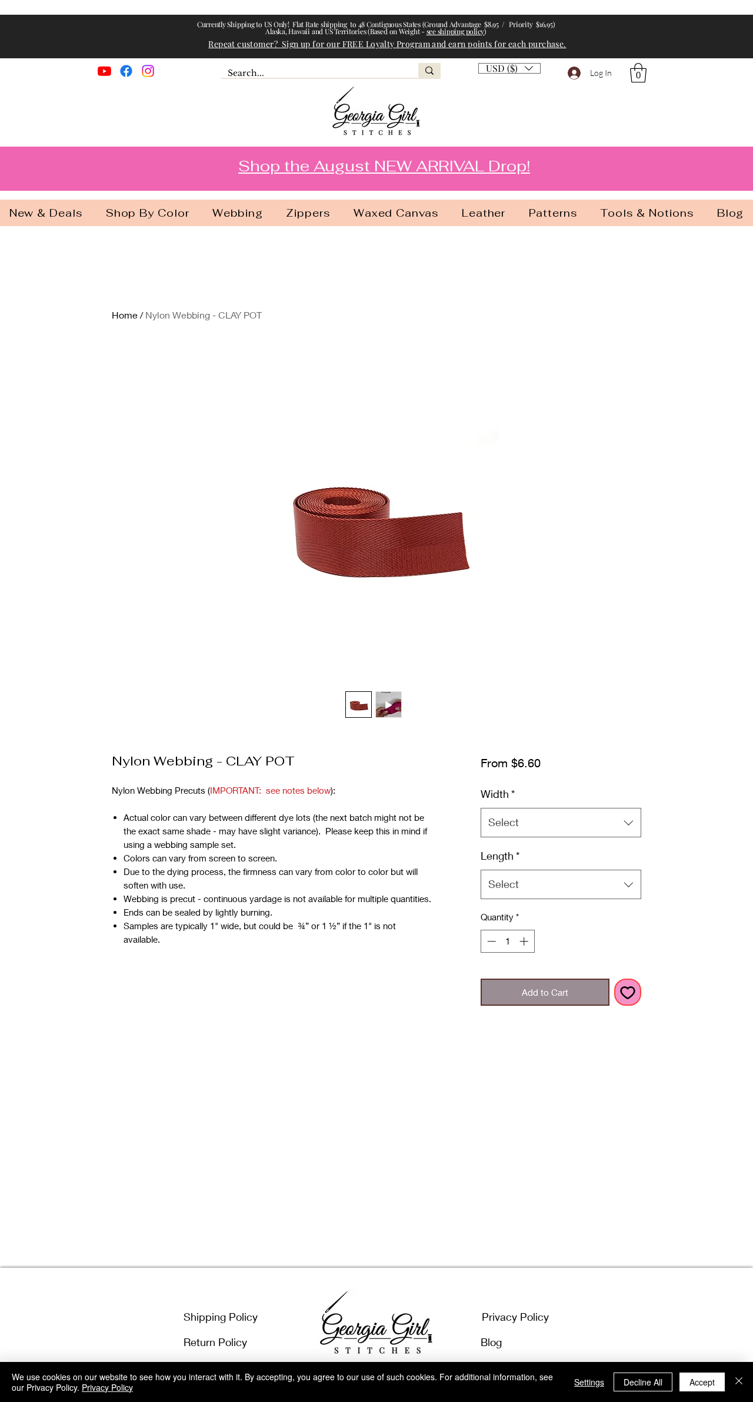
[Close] (739, 1382)
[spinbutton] (507, 941)
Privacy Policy (515, 1316)
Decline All (643, 1382)
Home (125, 314)
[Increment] (525, 941)
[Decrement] (490, 941)
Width (498, 793)
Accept (702, 1382)
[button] (638, 72)
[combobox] (561, 822)
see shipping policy (455, 31)
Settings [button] (589, 1382)
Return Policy (215, 1341)
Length (500, 855)
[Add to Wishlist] (628, 992)
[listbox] (509, 68)
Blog (491, 1341)
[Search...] (429, 70)
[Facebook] (126, 71)
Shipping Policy (221, 1316)
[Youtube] (104, 71)
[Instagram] (148, 71)
